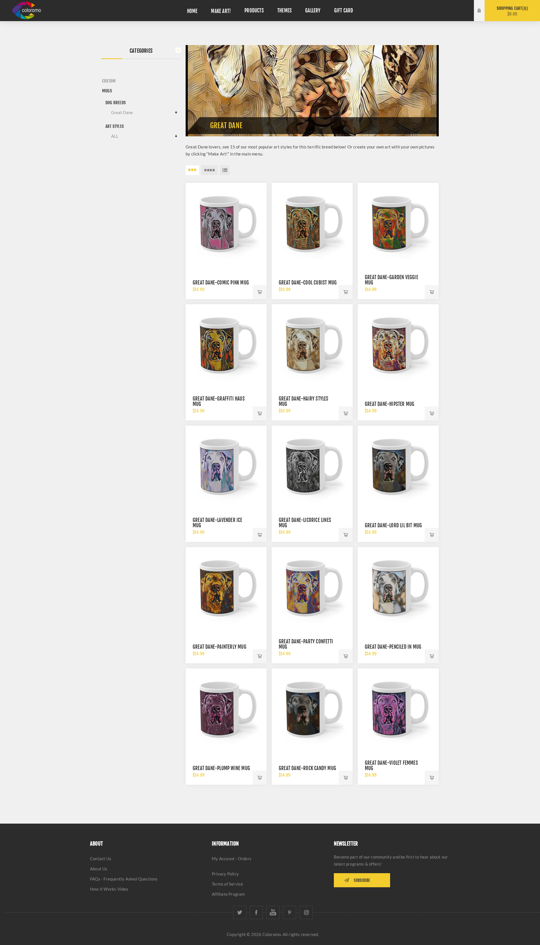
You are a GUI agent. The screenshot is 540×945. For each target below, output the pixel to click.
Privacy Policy (225, 873)
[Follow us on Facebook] (256, 912)
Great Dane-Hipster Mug (389, 404)
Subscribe (362, 880)
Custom (109, 81)
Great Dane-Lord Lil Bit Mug (393, 525)
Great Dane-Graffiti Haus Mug (219, 401)
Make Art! (221, 11)
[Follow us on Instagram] (306, 912)
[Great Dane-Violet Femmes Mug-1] (398, 709)
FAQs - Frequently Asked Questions (124, 878)
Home (192, 11)
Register (483, 16)
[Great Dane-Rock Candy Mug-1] (312, 709)
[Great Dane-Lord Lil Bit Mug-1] (398, 466)
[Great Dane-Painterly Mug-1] (226, 587)
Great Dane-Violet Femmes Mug (391, 765)
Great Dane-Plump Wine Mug (221, 768)
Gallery (312, 11)
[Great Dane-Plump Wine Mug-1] (226, 709)
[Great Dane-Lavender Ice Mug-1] (226, 466)
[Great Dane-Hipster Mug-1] (398, 344)
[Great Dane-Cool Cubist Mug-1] (312, 223)
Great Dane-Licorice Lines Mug (305, 522)
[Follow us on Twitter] (239, 912)
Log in (483, 5)
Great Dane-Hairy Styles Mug (303, 401)
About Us (99, 868)
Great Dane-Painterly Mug (219, 647)
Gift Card (343, 11)
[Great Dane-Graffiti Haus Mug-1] (226, 344)
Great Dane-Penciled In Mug (393, 647)
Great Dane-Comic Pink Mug (221, 283)
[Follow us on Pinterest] (289, 912)
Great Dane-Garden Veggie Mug (391, 280)
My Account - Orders (231, 858)
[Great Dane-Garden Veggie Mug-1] (398, 223)
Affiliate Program (228, 894)
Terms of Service (227, 883)
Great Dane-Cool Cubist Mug (308, 283)
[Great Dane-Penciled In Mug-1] (398, 587)
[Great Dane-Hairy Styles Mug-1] (312, 344)
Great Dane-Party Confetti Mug (306, 644)
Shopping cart (511, 11)
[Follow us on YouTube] (273, 912)
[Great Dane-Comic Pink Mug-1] (226, 223)
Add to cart (260, 292)
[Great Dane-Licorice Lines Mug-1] (312, 466)
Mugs (107, 91)
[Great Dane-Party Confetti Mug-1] (312, 587)
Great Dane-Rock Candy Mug (307, 768)
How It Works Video (109, 888)
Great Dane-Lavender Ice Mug (217, 522)
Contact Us (100, 858)
